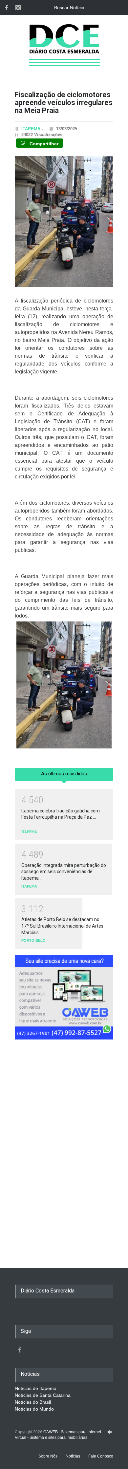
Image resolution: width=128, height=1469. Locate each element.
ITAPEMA (30, 128)
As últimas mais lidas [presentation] (64, 774)
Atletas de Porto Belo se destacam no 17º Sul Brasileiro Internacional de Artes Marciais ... (62, 926)
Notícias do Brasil (33, 1402)
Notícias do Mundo (34, 1409)
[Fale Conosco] (18, 7)
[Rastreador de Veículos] (64, 1000)
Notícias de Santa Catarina (43, 1395)
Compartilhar (43, 143)
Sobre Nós (47, 1456)
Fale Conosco (100, 1456)
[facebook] (6, 7)
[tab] (64, 777)
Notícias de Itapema (35, 1388)
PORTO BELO (33, 940)
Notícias (73, 1456)
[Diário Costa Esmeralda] (64, 53)
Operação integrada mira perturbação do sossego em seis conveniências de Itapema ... (63, 872)
